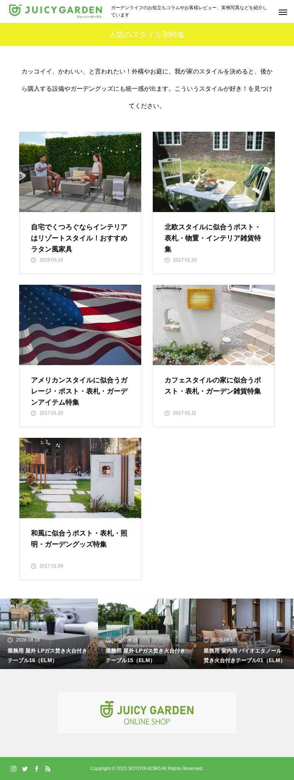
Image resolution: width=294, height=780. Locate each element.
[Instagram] (13, 768)
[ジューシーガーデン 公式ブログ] (55, 11)
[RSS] (48, 768)
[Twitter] (25, 768)
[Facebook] (36, 768)
